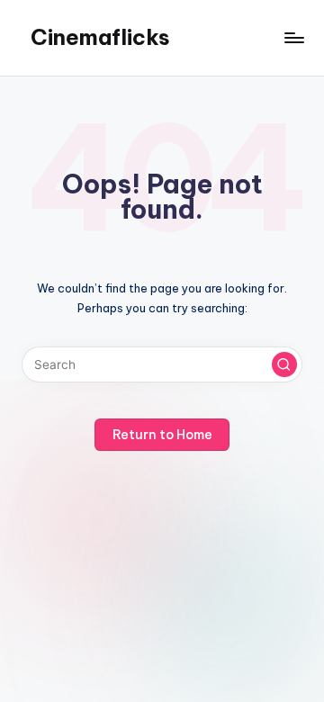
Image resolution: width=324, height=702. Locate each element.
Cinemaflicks (100, 36)
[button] (284, 364)
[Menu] (293, 37)
